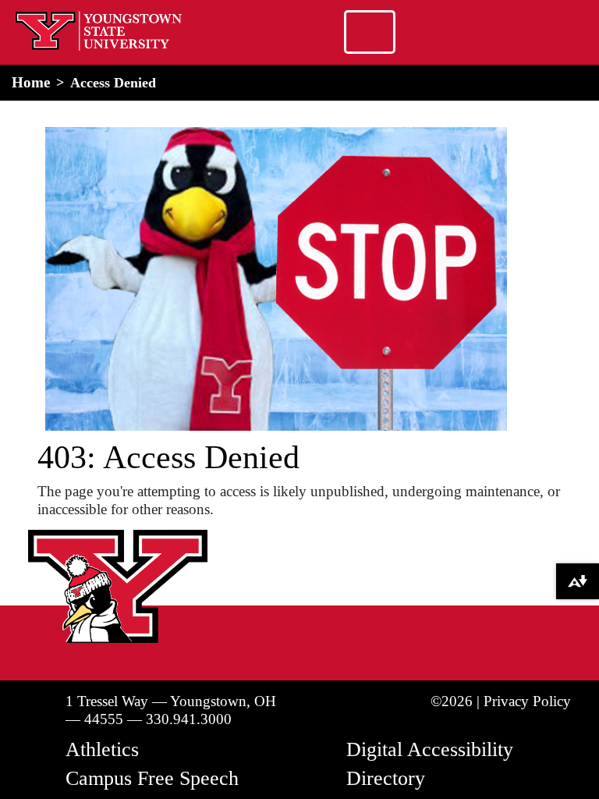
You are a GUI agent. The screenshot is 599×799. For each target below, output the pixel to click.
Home (31, 82)
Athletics (102, 749)
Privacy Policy (527, 701)
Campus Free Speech (152, 778)
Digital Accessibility (429, 749)
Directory (385, 778)
